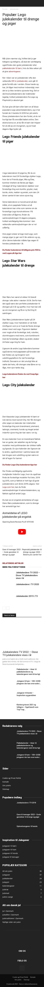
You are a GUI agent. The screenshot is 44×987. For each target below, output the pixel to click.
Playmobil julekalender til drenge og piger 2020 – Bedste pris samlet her (32, 552)
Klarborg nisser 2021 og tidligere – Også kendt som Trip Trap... (27, 707)
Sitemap (5, 789)
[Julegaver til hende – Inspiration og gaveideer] (8, 696)
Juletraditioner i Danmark (12, 918)
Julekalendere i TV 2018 (26, 803)
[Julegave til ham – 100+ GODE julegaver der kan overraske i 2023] (8, 684)
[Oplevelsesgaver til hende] (8, 829)
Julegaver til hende (10, 853)
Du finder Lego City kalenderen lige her (19, 465)
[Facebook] (22, 968)
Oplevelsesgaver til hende (27, 826)
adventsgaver (14, 71)
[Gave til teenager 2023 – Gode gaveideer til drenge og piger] (8, 817)
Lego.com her (8, 487)
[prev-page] (4, 608)
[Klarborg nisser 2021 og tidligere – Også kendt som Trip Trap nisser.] (6, 707)
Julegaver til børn (9, 846)
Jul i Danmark (7, 911)
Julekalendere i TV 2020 (27, 584)
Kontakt (5, 782)
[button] (4, 3)
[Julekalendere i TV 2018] (8, 805)
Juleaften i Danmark (10, 915)
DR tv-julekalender (19, 81)
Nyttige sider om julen (11, 922)
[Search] (40, 3)
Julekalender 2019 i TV (27, 596)
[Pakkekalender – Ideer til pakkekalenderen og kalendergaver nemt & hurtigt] (8, 672)
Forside (4, 9)
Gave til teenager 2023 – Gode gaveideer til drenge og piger (11, 552)
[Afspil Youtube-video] (22, 532)
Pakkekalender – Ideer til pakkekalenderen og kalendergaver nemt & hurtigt (28, 671)
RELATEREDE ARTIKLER (12, 563)
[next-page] (7, 608)
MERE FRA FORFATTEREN (13, 567)
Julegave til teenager (10, 857)
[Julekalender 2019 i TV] (8, 599)
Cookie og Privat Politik (11, 778)
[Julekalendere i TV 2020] (8, 587)
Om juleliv (6, 785)
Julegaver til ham (9, 849)
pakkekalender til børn (12, 68)
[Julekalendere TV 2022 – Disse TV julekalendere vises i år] (8, 575)
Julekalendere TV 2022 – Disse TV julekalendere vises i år (28, 575)
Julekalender (14, 9)
